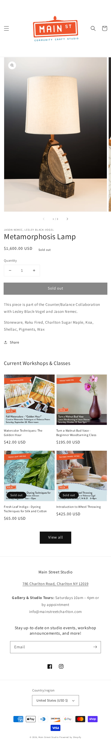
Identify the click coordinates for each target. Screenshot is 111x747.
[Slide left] (44, 218)
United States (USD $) (52, 700)
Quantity (10, 260)
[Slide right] (67, 218)
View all (55, 537)
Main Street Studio (48, 737)
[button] (6, 28)
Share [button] (14, 342)
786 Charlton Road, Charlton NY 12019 (55, 583)
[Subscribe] (95, 647)
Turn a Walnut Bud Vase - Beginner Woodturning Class (76, 433)
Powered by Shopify (70, 737)
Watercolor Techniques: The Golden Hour (23, 433)
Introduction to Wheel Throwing (78, 507)
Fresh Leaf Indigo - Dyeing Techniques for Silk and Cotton (25, 509)
